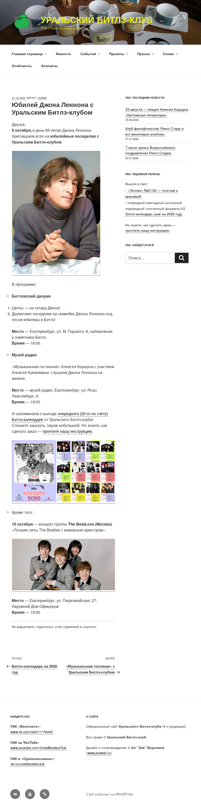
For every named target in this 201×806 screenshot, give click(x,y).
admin (42, 98)
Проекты (116, 53)
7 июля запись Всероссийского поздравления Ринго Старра (150, 150)
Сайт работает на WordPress (109, 794)
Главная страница (27, 53)
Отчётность (22, 65)
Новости (63, 53)
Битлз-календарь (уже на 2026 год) (154, 213)
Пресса (143, 53)
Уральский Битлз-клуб (97, 19)
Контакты (49, 65)
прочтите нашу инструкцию (67, 431)
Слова (168, 53)
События (88, 53)
